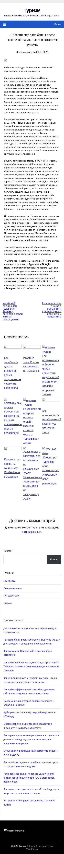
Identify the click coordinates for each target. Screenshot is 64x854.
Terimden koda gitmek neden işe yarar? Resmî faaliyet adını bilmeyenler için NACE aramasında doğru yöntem (28, 777)
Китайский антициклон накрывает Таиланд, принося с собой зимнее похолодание (13, 311)
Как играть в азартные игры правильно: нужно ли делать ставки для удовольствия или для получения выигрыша (31, 739)
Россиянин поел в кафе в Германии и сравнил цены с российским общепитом (51, 309)
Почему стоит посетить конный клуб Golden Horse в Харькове (12, 467)
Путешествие (11, 595)
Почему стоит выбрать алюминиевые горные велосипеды (13, 424)
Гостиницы (9, 580)
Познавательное (12, 588)
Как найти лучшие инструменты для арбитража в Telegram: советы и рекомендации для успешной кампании (31, 666)
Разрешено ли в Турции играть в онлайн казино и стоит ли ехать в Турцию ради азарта (32, 426)
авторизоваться (31, 532)
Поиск (7, 551)
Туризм (32, 10)
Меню (57, 24)
